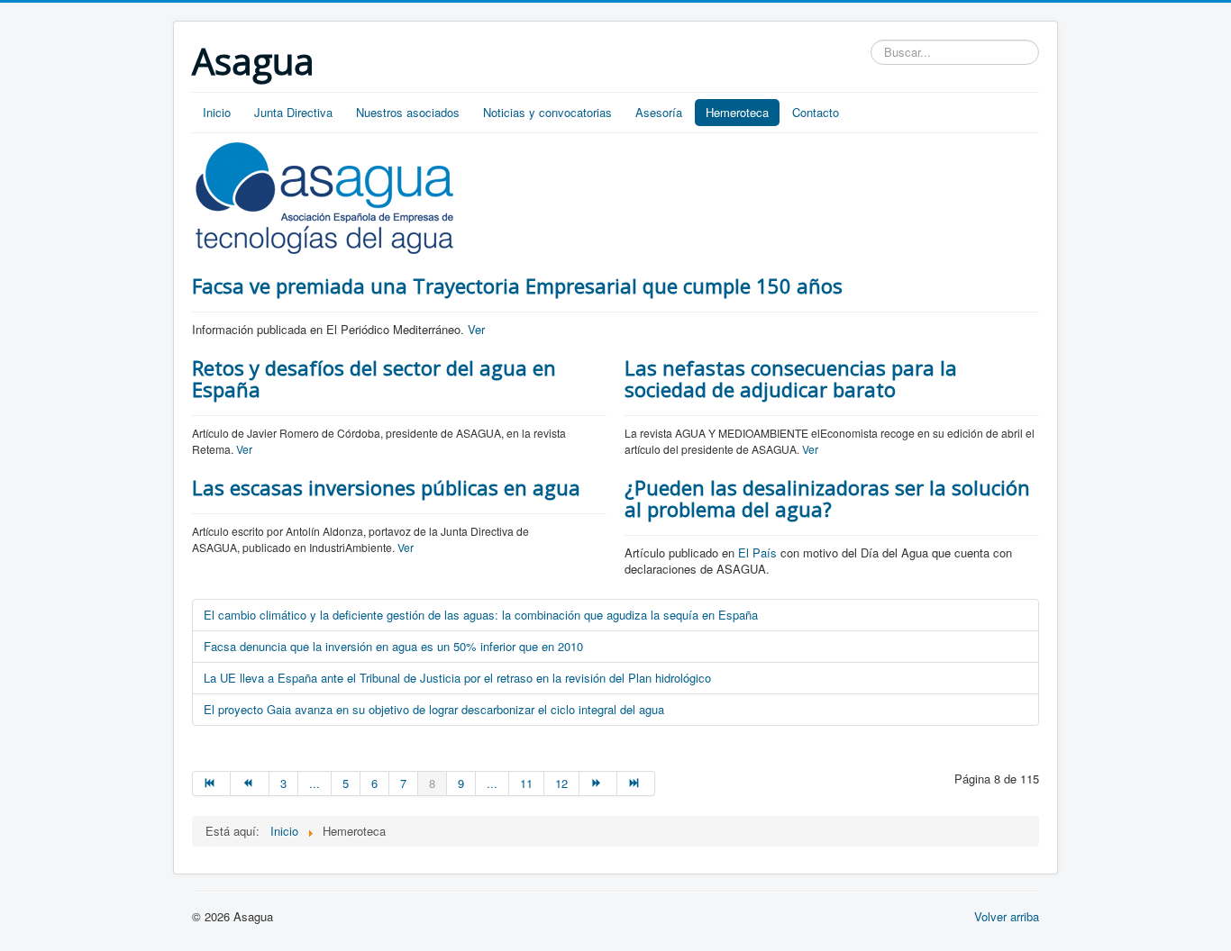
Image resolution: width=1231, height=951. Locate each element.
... (314, 783)
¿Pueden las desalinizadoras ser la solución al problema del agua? (827, 498)
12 (561, 783)
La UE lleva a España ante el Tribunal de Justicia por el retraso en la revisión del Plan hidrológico (457, 677)
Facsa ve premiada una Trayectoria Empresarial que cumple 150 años (517, 285)
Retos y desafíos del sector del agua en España (374, 378)
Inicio (217, 112)
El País (757, 552)
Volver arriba (1006, 916)
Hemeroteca (737, 112)
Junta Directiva (293, 112)
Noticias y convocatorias (547, 112)
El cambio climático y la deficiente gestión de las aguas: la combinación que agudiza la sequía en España (481, 614)
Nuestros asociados (408, 112)
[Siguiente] (598, 783)
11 (526, 783)
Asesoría (658, 112)
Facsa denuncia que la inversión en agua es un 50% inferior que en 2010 (393, 646)
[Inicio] (211, 783)
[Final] (636, 783)
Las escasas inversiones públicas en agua (386, 487)
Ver (476, 329)
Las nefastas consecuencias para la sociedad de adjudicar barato (791, 378)
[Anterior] (250, 783)
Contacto (815, 112)
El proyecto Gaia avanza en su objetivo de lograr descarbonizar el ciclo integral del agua (434, 709)
